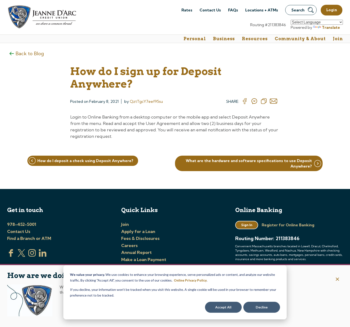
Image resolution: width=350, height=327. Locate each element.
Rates (186, 10)
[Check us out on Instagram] (32, 255)
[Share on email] (273, 101)
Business (224, 38)
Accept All (223, 307)
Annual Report (136, 252)
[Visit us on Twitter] (21, 255)
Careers (129, 245)
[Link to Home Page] (41, 17)
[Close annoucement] (337, 279)
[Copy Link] (263, 101)
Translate (331, 27)
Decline (262, 307)
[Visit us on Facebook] (11, 255)
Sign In (246, 225)
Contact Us (210, 10)
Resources (255, 38)
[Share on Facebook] (244, 101)
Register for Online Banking (288, 225)
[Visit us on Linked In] (42, 255)
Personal (195, 38)
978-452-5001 (21, 224)
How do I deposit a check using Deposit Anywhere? (85, 160)
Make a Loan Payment (143, 259)
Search (298, 10)
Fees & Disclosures (140, 238)
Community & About (300, 38)
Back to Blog (29, 53)
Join (338, 38)
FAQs (233, 10)
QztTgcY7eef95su (146, 101)
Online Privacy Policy (190, 280)
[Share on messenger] (254, 101)
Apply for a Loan (138, 231)
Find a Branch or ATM (29, 238)
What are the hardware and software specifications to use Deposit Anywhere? (249, 163)
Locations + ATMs (261, 10)
